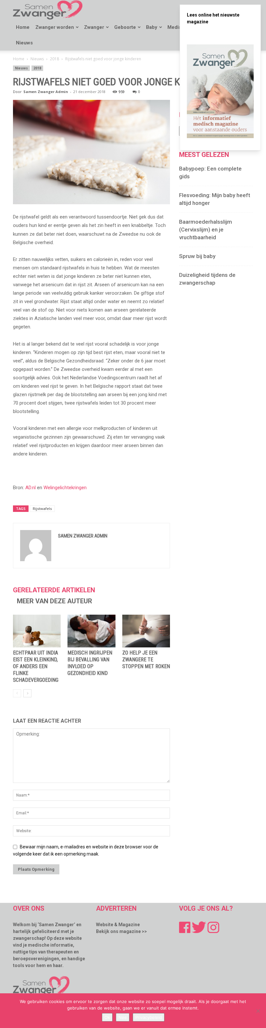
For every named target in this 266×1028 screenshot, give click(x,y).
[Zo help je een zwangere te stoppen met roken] (146, 631)
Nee (122, 1017)
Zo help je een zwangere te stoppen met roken (146, 659)
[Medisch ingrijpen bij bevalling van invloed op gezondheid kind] (91, 631)
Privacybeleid (148, 1017)
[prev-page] (17, 693)
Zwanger (94, 27)
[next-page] (27, 693)
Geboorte (125, 27)
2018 (54, 59)
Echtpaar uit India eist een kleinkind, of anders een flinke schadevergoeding (35, 666)
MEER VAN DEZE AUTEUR (54, 601)
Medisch (177, 27)
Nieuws (24, 43)
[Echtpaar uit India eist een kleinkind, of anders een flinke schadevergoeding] (37, 631)
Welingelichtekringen (65, 487)
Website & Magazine (118, 924)
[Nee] (258, 1011)
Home (23, 27)
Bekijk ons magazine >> (121, 931)
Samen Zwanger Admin (45, 91)
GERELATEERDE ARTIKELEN (54, 590)
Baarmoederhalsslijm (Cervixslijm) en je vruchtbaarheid (205, 230)
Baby (151, 27)
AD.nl (30, 487)
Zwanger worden (54, 27)
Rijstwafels (42, 508)
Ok (107, 1017)
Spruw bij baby (197, 256)
